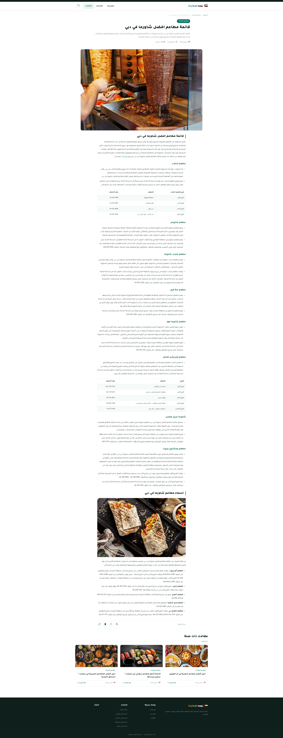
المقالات (88, 6)
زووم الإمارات (126, 157)
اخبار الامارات (123, 710)
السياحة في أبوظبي (121, 714)
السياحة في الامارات (121, 718)
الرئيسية (110, 6)
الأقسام (99, 6)
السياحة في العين (122, 726)
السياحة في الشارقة (121, 722)
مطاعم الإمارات (196, 15)
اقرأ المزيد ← (172, 683)
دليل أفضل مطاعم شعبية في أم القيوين (187, 674)
